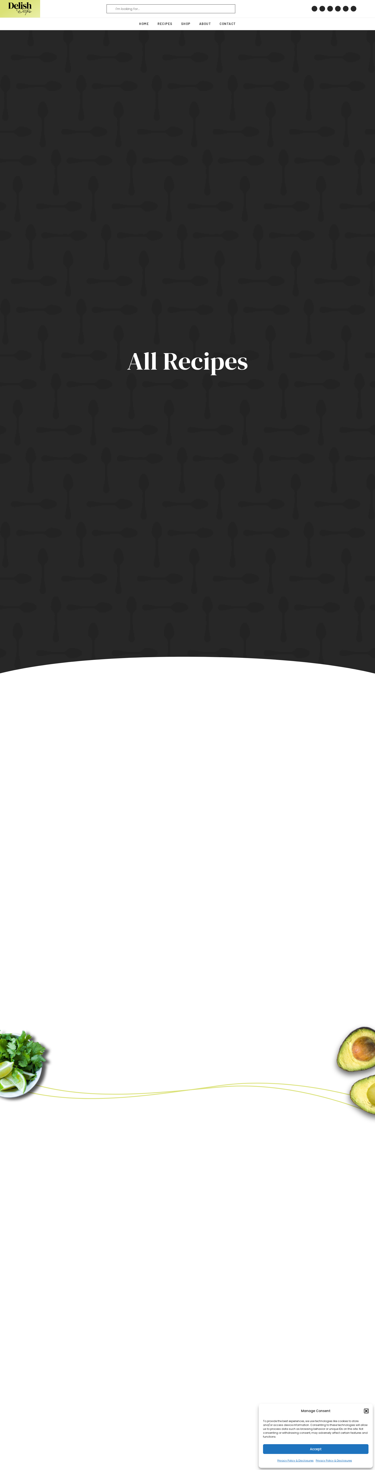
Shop (186, 24)
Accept (316, 1449)
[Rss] (353, 9)
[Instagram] (322, 9)
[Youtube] (346, 9)
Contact (228, 24)
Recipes (165, 24)
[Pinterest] (314, 9)
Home (144, 24)
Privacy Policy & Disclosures (295, 1460)
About (205, 24)
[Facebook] (330, 9)
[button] (366, 1411)
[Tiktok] (338, 9)
